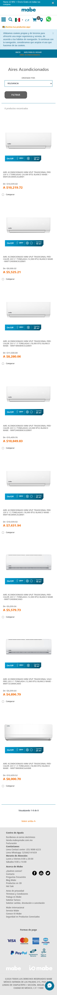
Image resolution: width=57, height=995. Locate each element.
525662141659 (29, 852)
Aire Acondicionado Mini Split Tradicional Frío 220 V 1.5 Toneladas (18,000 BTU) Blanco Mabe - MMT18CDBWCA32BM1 (27, 512)
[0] (34, 20)
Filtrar (15, 95)
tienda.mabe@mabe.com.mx (19, 840)
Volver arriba (27, 821)
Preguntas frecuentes (16, 877)
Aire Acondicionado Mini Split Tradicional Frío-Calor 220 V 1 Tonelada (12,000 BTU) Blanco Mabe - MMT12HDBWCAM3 (28, 597)
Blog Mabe (11, 880)
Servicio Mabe (12, 911)
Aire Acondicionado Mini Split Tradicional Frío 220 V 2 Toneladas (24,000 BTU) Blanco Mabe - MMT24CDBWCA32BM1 (27, 174)
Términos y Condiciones (17, 894)
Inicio (18, 52)
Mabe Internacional (15, 907)
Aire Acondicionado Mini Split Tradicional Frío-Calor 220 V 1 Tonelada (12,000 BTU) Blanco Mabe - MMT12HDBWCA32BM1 (28, 259)
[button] (53, 3)
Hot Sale (10, 886)
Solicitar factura (13, 900)
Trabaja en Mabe (13, 897)
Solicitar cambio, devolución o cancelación (25, 903)
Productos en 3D (14, 883)
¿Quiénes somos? (14, 871)
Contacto (10, 874)
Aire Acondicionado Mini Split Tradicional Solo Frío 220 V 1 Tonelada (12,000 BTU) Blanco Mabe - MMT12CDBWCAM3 (27, 681)
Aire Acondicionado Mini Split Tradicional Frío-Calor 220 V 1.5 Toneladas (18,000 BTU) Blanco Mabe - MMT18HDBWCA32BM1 (27, 343)
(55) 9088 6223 (33, 849)
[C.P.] (27, 17)
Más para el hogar (32, 52)
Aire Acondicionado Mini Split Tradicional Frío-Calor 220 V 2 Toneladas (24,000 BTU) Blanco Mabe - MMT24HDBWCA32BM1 (27, 428)
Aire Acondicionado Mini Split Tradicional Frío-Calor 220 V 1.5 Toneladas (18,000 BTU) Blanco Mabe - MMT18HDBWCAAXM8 (27, 766)
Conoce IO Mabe (14, 914)
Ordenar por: (28, 78)
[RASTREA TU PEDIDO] (16, 27)
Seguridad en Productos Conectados (23, 917)
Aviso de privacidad (15, 891)
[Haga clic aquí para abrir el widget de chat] (49, 985)
